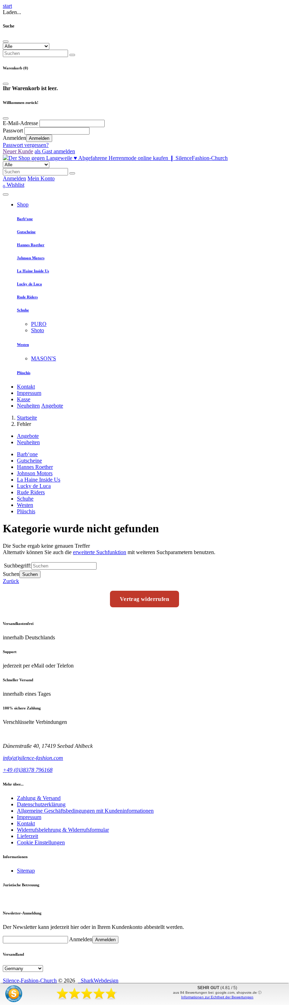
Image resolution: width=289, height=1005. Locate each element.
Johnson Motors (30, 258)
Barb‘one (25, 219)
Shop (23, 204)
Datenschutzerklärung (41, 804)
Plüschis (23, 373)
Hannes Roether (30, 245)
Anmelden (39, 138)
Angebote (52, 406)
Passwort (13, 131)
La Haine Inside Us (33, 271)
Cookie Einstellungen (41, 842)
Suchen (30, 574)
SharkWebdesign (98, 981)
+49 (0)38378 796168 (28, 770)
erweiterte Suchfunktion (99, 552)
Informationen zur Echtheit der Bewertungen (217, 997)
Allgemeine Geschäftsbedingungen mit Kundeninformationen (85, 811)
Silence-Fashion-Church (30, 981)
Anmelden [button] (14, 178)
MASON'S (43, 358)
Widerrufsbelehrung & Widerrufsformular (63, 830)
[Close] (5, 42)
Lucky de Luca (29, 284)
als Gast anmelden (55, 151)
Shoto (37, 330)
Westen (23, 344)
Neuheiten (28, 406)
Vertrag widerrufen (144, 599)
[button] (13, 185)
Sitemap (26, 871)
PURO (39, 324)
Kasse (23, 399)
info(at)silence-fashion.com (33, 758)
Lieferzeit (27, 836)
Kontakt (26, 387)
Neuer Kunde (18, 151)
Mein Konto (41, 178)
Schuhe (23, 310)
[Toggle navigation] (5, 194)
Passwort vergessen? (26, 145)
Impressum (29, 393)
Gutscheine (26, 232)
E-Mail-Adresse (20, 123)
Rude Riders (27, 297)
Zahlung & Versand (39, 798)
